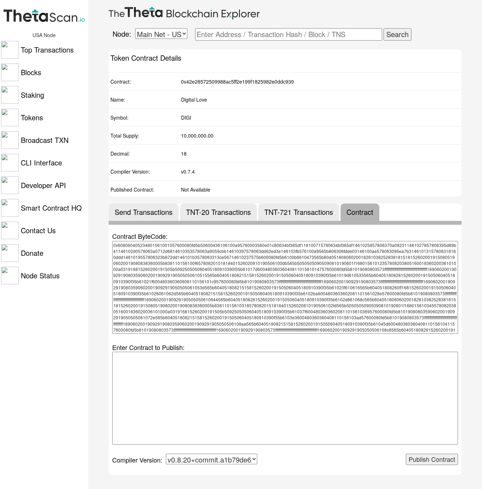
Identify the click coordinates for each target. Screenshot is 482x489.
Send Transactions (143, 212)
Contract (360, 212)
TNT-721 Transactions (298, 212)
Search (397, 34)
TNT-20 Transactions (218, 212)
